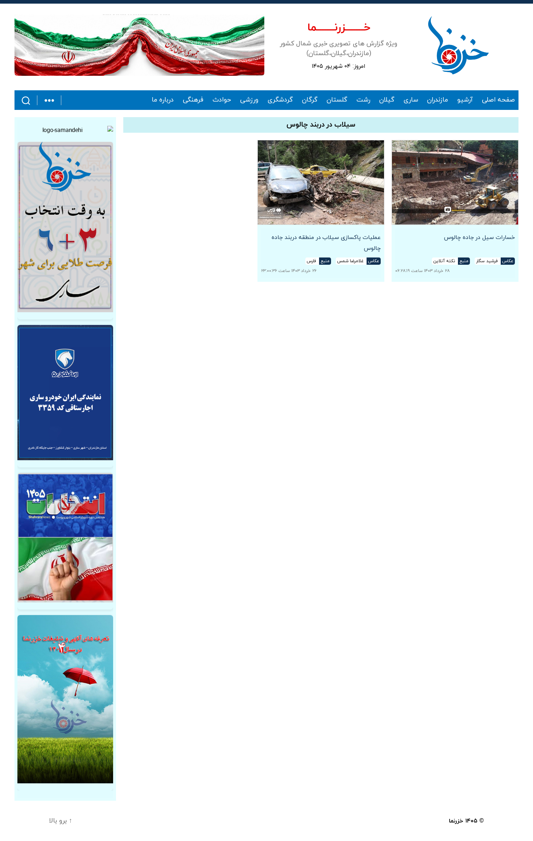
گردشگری (280, 100)
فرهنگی (193, 100)
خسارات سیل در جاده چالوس (479, 238)
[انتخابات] (65, 227)
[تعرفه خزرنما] (65, 699)
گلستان (337, 100)
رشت (363, 100)
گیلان (386, 100)
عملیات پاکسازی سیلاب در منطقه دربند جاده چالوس (326, 243)
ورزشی (249, 100)
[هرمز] (139, 45)
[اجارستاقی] (65, 392)
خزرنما (456, 821)
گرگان (310, 100)
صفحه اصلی (498, 100)
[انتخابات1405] (65, 537)
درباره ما (163, 100)
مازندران (437, 100)
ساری (411, 100)
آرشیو (465, 100)
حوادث (221, 100)
